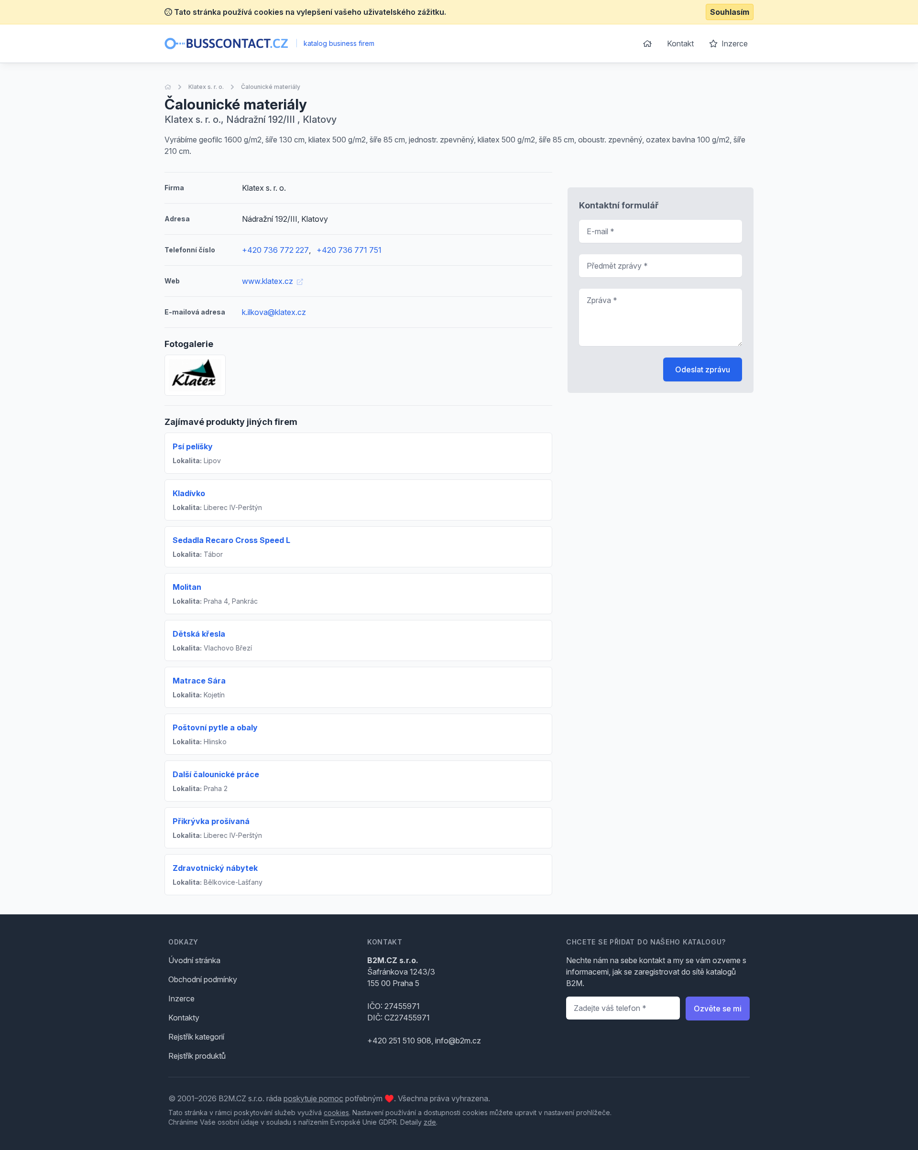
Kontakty (183, 1017)
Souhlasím (729, 12)
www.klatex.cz (268, 281)
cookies (336, 1112)
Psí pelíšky (193, 446)
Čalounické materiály (270, 86)
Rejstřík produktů (197, 1056)
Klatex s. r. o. (206, 86)
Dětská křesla (199, 634)
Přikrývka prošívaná (211, 821)
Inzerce (734, 43)
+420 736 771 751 (349, 250)
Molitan (187, 587)
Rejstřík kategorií (196, 1037)
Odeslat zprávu (702, 369)
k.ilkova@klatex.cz (274, 312)
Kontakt (680, 43)
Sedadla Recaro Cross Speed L (231, 540)
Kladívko (189, 493)
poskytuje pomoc (313, 1098)
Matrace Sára (199, 680)
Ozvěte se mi (718, 1008)
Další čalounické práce (216, 774)
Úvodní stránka (194, 960)
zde (430, 1122)
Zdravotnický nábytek (215, 868)
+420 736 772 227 (275, 250)
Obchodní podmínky (202, 979)
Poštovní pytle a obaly (215, 727)
